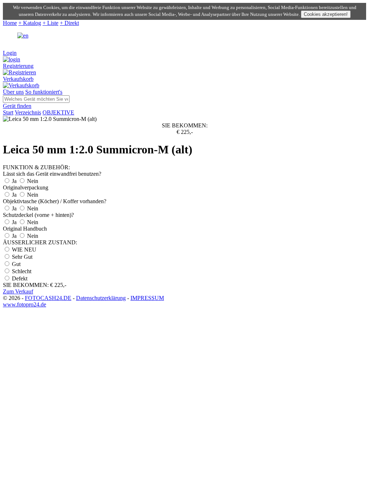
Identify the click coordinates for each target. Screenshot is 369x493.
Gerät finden (17, 106)
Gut (15, 264)
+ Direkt (69, 23)
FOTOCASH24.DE (48, 298)
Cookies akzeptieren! (326, 14)
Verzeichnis (28, 112)
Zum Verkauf (18, 291)
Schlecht (20, 271)
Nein (32, 181)
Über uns (13, 92)
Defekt (18, 278)
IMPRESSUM (147, 298)
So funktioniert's (43, 92)
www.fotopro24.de (24, 304)
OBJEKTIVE (58, 112)
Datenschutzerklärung (101, 298)
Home (10, 23)
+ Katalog (29, 23)
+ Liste (50, 23)
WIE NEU (23, 250)
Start (8, 112)
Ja (14, 181)
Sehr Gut (21, 257)
